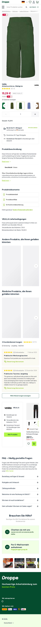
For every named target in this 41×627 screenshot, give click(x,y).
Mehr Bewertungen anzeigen (20, 396)
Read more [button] (5, 161)
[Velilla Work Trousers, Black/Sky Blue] (29, 423)
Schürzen (15, 11)
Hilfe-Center (10, 471)
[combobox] (17, 7)
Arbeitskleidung (6, 11)
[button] (17, 7)
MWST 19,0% (16, 93)
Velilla (4, 84)
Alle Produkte (12, 434)
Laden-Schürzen (24, 11)
